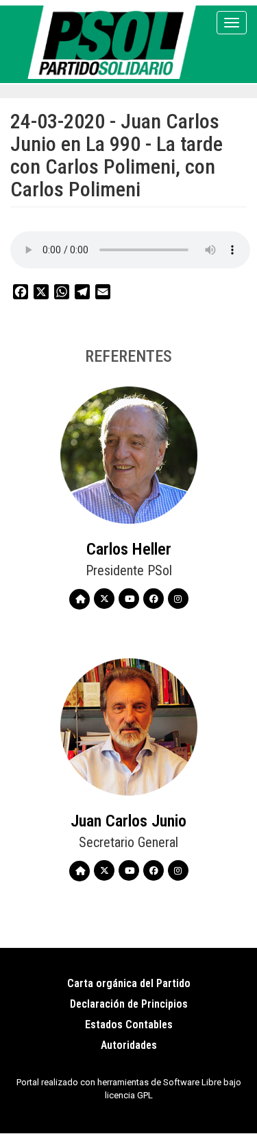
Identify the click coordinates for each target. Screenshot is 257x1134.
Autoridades (129, 1045)
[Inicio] (114, 42)
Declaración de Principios (129, 1003)
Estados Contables (129, 1024)
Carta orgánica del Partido (129, 983)
